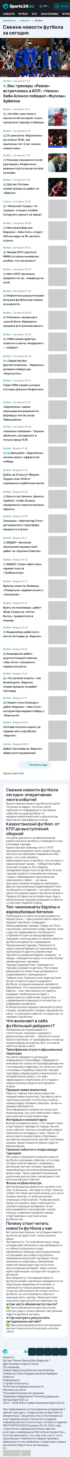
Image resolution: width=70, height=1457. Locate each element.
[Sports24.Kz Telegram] (40, 1352)
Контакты (22, 1383)
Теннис (17, 1360)
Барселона (20, 1370)
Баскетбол (29, 1360)
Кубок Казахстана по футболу (25, 860)
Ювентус (8, 1377)
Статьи (34, 1364)
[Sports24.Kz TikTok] (55, 1352)
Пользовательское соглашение (23, 1393)
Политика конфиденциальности (23, 1386)
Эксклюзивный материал (22, 1268)
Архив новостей (13, 773)
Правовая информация (18, 1396)
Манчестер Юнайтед (40, 1370)
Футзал (7, 1360)
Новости (9, 14)
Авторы (7, 1399)
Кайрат (7, 1370)
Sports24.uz (20, 1399)
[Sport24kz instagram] (63, 1352)
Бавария (52, 1373)
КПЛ (34, 14)
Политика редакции (46, 1396)
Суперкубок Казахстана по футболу (29, 870)
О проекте (9, 1383)
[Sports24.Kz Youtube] (48, 1352)
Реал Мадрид (26, 1373)
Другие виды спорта (16, 1364)
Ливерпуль (10, 1373)
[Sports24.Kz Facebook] (32, 1352)
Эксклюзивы (49, 14)
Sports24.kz (9, 20)
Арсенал (40, 1373)
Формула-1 (43, 1360)
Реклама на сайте (14, 1389)
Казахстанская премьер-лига (25, 847)
